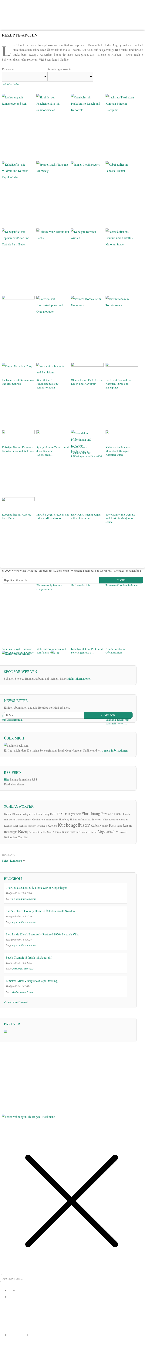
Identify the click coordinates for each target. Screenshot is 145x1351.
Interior (96, 819)
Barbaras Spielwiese (22, 968)
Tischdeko (84, 832)
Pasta (112, 825)
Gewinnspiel (39, 819)
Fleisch (125, 814)
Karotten (113, 819)
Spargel (57, 832)
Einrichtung (91, 813)
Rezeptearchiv (39, 832)
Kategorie (8, 69)
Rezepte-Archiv (19, 1334)
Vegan (94, 832)
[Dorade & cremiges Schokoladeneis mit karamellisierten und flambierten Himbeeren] (122, 571)
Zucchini (23, 837)
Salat (49, 832)
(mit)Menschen (107, 1322)
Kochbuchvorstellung (35, 825)
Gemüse (27, 819)
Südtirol (74, 832)
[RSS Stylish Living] (43, 779)
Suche (121, 580)
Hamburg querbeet (47, 1325)
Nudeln (103, 825)
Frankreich (9, 819)
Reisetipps (10, 831)
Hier (6, 779)
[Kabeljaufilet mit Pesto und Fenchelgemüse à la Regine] (87, 504)
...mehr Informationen (115, 750)
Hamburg (64, 819)
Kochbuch (18, 825)
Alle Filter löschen (11, 84)
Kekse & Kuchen (62, 1312)
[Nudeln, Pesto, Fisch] (52, 571)
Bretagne (26, 814)
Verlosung (121, 832)
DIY (60, 814)
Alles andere (118, 1312)
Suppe (65, 832)
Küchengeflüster (74, 825)
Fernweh (107, 813)
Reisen (127, 825)
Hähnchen (75, 819)
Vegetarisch (106, 831)
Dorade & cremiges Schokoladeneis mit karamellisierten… (117, 719)
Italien (105, 819)
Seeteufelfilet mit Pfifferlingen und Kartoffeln (87, 454)
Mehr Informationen (79, 678)
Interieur (86, 819)
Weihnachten (11, 837)
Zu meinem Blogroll (16, 1002)
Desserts (31, 1309)
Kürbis (95, 825)
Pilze (119, 825)
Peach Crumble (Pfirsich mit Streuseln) (29, 957)
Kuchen (52, 825)
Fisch (117, 814)
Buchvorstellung (40, 814)
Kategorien (16, 1296)
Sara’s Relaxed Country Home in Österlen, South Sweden (40, 911)
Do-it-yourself (72, 814)
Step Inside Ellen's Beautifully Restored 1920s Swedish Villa (42, 934)
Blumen (16, 814)
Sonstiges (103, 1328)
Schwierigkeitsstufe (59, 69)
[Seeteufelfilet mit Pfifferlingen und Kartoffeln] (87, 440)
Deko (53, 814)
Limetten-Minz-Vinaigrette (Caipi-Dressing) (32, 981)
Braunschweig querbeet (76, 1325)
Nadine (22, 1290)
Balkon (8, 814)
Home (12, 1290)
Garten (19, 819)
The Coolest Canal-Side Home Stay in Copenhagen (36, 887)
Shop (33, 1334)
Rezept (24, 831)
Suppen (82, 1309)
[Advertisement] (30, 616)
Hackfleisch (52, 819)
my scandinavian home (24, 898)
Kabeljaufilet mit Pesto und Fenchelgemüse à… (87, 650)
